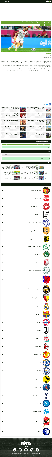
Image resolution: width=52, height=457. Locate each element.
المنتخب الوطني (48, 24)
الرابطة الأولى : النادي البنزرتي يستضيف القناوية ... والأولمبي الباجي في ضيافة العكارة (8, 173)
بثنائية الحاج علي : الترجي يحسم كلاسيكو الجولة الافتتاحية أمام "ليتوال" (32, 173)
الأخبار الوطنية (48, 53)
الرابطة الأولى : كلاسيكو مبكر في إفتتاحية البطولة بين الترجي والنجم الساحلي (32, 179)
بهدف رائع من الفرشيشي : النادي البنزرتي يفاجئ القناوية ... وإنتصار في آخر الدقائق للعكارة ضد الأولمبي (32, 168)
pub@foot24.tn (26, 453)
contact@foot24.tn (34, 453)
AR (8, 1)
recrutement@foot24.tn (17, 453)
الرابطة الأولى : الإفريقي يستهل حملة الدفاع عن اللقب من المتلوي (8, 179)
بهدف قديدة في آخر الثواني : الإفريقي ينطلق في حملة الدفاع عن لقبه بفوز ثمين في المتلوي (8, 167)
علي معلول (42, 24)
